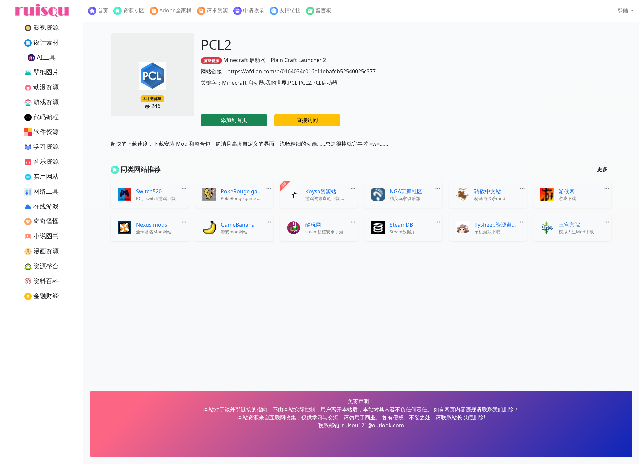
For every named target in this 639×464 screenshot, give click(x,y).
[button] (625, 10)
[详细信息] (184, 187)
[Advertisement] (530, 79)
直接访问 (307, 120)
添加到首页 (234, 120)
